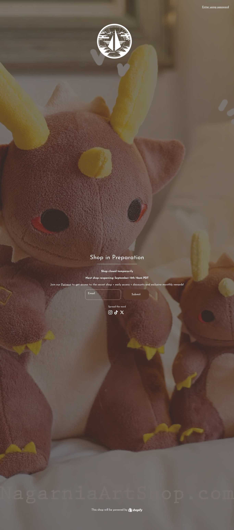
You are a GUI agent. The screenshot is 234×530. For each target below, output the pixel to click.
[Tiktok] (116, 312)
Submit (136, 294)
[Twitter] (122, 312)
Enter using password (215, 7)
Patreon (66, 284)
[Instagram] (110, 312)
